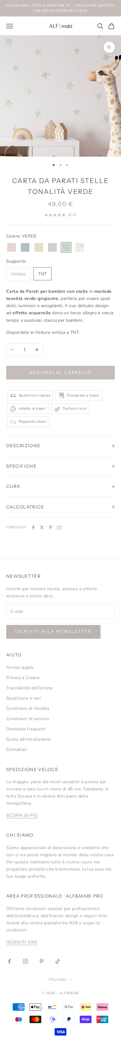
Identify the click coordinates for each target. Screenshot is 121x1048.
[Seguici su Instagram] (25, 961)
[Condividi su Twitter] (41, 527)
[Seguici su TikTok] (58, 961)
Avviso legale (20, 667)
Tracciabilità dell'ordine (29, 688)
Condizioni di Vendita (27, 708)
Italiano (57, 979)
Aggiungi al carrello (60, 372)
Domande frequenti (26, 729)
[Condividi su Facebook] (33, 527)
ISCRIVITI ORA (21, 942)
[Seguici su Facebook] (9, 961)
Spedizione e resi (23, 698)
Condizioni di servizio (27, 719)
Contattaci (16, 749)
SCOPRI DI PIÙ (22, 815)
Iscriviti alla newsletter (53, 631)
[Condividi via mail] (59, 527)
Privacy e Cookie (23, 678)
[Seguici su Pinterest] (41, 961)
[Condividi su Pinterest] (50, 527)
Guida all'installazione (28, 739)
